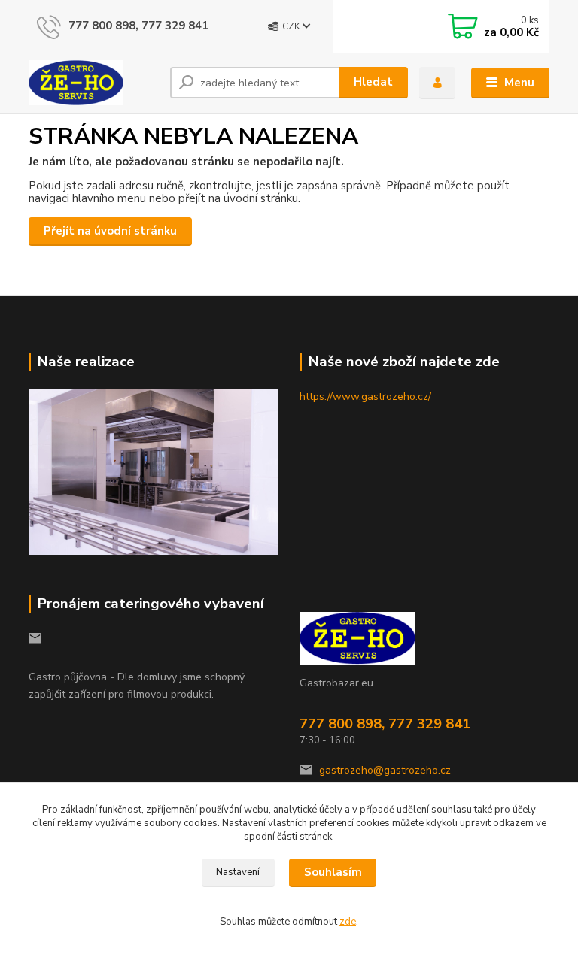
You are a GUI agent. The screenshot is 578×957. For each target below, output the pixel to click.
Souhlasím (333, 872)
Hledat (373, 81)
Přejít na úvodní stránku (110, 230)
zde (347, 921)
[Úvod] (94, 82)
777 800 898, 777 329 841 (138, 25)
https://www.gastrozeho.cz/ (365, 396)
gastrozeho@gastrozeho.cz (385, 770)
